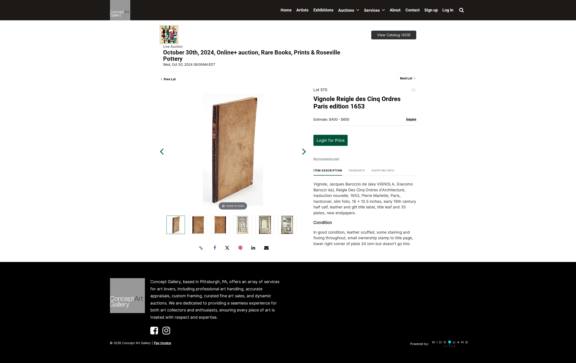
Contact (412, 10)
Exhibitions (323, 10)
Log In (447, 10)
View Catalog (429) (394, 35)
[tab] (327, 172)
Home (286, 10)
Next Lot (406, 78)
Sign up (431, 10)
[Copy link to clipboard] (201, 248)
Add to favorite (413, 90)
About (395, 10)
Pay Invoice (162, 343)
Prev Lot (169, 79)
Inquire (411, 119)
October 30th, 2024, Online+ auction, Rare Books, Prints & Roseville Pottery (251, 55)
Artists (302, 10)
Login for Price (330, 140)
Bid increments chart (326, 158)
